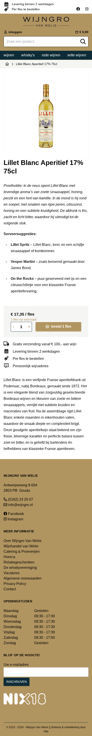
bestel (60, 326)
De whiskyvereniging (20, 567)
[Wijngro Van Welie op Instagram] (87, 9)
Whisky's (28, 55)
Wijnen (9, 55)
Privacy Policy (15, 584)
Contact (10, 589)
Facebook (15, 514)
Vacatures (11, 573)
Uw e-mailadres (16, 664)
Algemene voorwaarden (23, 578)
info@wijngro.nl (20, 505)
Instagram (15, 519)
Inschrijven (16, 681)
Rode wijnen (51, 55)
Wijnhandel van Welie (21, 546)
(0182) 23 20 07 (20, 499)
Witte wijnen (76, 55)
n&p (46, 731)
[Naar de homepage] (7, 64)
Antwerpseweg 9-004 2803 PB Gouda (20, 487)
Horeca (9, 557)
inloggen (15, 32)
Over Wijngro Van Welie (23, 541)
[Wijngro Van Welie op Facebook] (78, 9)
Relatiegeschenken (19, 562)
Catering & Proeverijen (22, 551)
